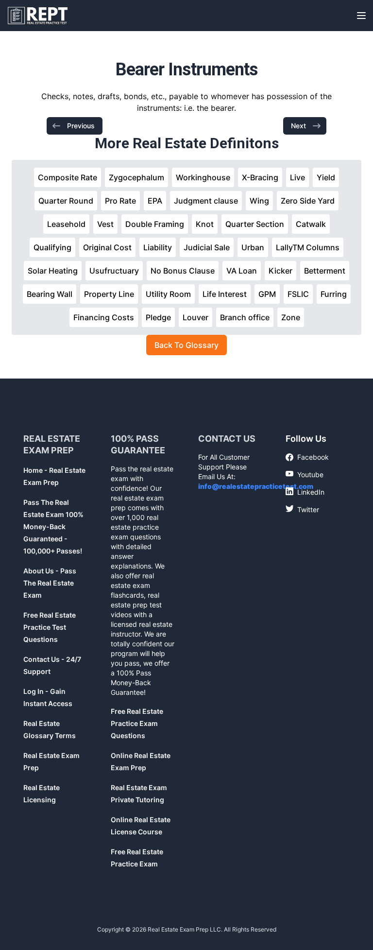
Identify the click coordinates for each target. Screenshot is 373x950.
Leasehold (66, 224)
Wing (259, 201)
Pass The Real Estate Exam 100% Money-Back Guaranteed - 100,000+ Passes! (53, 526)
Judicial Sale (207, 247)
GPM (267, 294)
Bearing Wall (49, 294)
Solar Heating (53, 271)
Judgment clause (206, 201)
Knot (205, 224)
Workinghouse (203, 177)
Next (298, 125)
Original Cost (107, 247)
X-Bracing (260, 177)
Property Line (109, 294)
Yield (326, 177)
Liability (157, 247)
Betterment (324, 271)
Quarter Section (254, 224)
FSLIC (298, 294)
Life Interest (225, 294)
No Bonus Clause (183, 271)
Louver (195, 317)
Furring (334, 294)
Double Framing (154, 224)
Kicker (280, 271)
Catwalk (311, 224)
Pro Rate (120, 201)
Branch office (245, 317)
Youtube (304, 474)
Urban (252, 247)
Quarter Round (65, 201)
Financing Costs (103, 317)
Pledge (158, 317)
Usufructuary (114, 271)
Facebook (307, 457)
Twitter (302, 509)
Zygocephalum (136, 177)
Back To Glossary (186, 345)
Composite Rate (67, 177)
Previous (81, 125)
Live (297, 177)
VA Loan (241, 271)
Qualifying (52, 247)
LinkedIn (305, 491)
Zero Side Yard (308, 201)
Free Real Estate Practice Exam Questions (137, 723)
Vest (105, 224)
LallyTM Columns (307, 247)
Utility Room (168, 294)
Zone (290, 317)
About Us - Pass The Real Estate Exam (49, 583)
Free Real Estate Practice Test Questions (49, 627)
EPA (155, 201)
